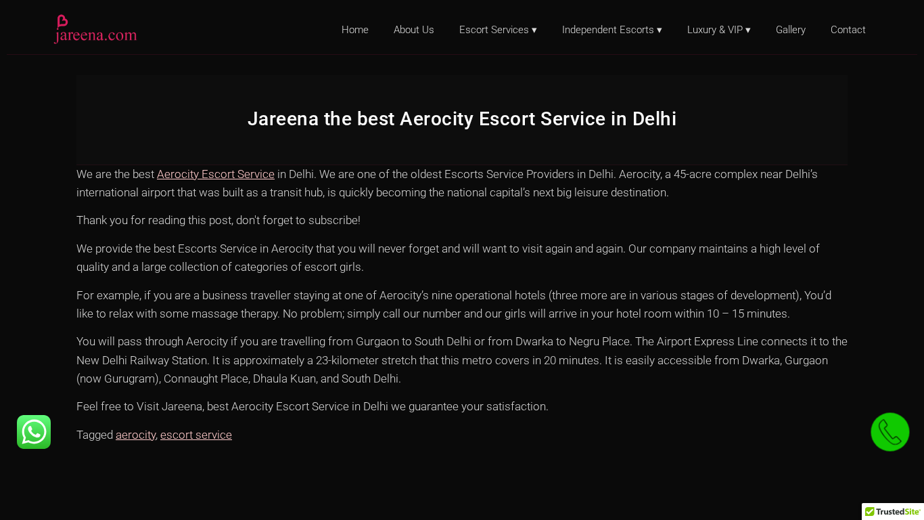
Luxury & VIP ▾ (719, 30)
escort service (196, 434)
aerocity (136, 434)
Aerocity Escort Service (216, 174)
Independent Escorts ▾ (612, 30)
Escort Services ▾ (498, 30)
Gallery (791, 30)
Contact (848, 30)
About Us (414, 30)
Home (355, 30)
